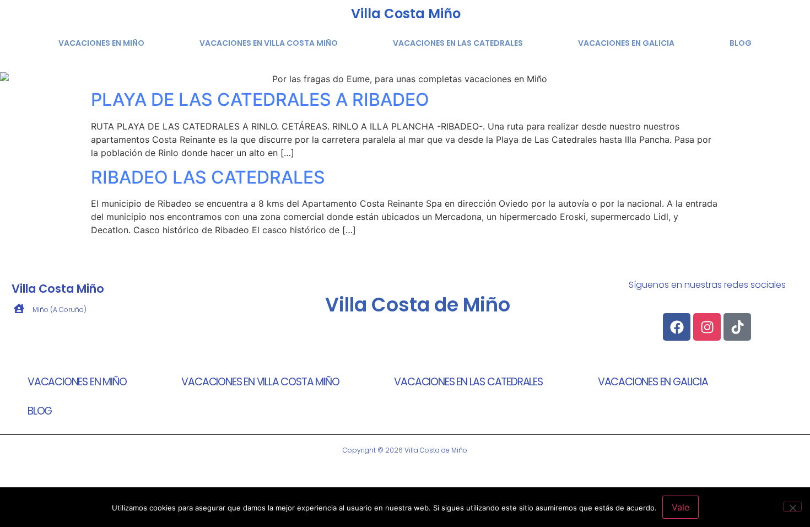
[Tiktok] (737, 327)
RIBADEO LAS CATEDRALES (208, 177)
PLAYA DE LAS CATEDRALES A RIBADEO (260, 99)
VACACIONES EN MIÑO (101, 43)
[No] (792, 507)
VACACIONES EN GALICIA (626, 43)
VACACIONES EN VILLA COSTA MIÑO (268, 43)
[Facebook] (676, 327)
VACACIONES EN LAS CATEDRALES (458, 43)
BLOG (741, 43)
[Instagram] (707, 327)
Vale (680, 507)
